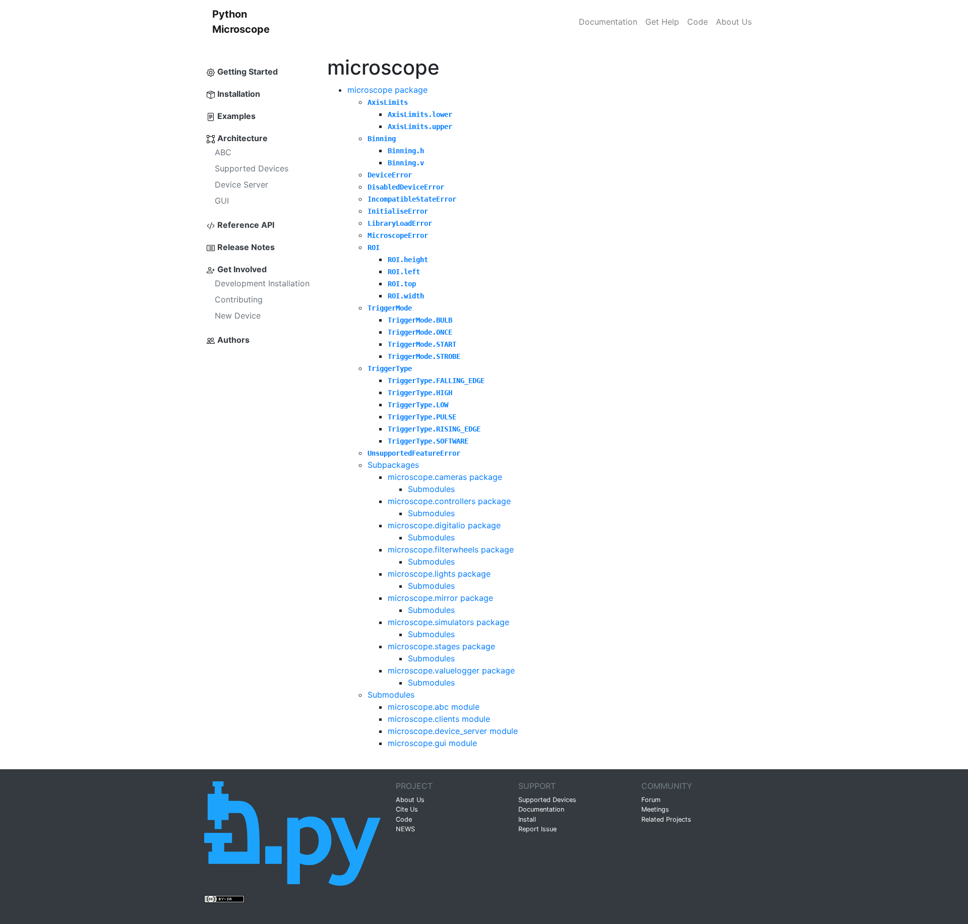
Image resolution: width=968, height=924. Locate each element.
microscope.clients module (439, 719)
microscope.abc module (433, 707)
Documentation (608, 22)
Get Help (662, 22)
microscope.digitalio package (444, 525)
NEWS (405, 829)
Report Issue (537, 829)
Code (697, 22)
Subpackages (393, 465)
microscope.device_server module (453, 731)
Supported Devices (547, 800)
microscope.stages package (441, 646)
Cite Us (407, 809)
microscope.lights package (439, 574)
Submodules (431, 489)
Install (527, 819)
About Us (734, 22)
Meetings (655, 809)
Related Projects (666, 819)
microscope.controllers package (449, 501)
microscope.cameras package (445, 477)
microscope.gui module (432, 743)
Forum (650, 800)
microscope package (387, 90)
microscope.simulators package (448, 622)
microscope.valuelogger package (451, 670)
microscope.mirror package (440, 598)
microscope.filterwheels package (451, 549)
